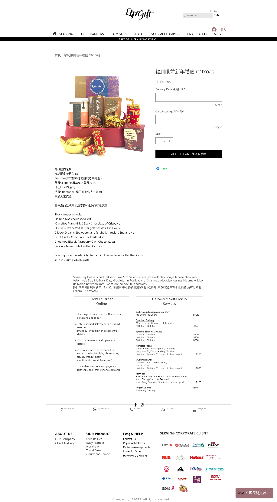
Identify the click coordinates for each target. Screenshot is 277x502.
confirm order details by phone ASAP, (98, 353)
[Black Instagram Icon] (141, 404)
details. (81, 343)
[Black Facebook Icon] (135, 404)
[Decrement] (158, 141)
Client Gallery (65, 443)
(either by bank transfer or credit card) (98, 369)
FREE (196, 314)
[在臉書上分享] (158, 168)
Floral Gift (92, 446)
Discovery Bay (157, 351)
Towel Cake (94, 450)
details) (81, 334)
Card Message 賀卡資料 (170, 111)
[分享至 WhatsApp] (165, 168)
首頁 (58, 55)
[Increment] (170, 141)
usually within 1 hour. (89, 356)
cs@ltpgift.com (202, 409)
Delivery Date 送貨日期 (170, 89)
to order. (81, 327)
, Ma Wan (169, 351)
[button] (216, 15)
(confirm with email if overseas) (94, 360)
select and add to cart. (89, 317)
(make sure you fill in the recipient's (97, 330)
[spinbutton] (164, 141)
